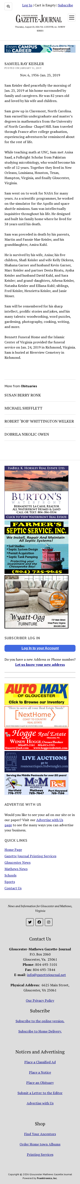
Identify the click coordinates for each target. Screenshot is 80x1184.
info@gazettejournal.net (46, 974)
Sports (9, 881)
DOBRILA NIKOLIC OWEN (26, 434)
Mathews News (16, 868)
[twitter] (30, 922)
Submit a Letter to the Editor (40, 1093)
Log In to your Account (40, 648)
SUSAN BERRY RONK (22, 395)
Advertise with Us (40, 1103)
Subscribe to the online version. (40, 1021)
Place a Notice (40, 1072)
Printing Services (40, 1154)
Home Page (13, 849)
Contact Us (13, 888)
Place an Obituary (40, 1082)
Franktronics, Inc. (47, 1178)
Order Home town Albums (40, 1144)
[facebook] (39, 922)
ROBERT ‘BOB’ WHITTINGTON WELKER (39, 421)
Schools (10, 875)
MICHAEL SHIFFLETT (23, 408)
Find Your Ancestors (40, 1134)
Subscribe (65, 5)
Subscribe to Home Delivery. (40, 1031)
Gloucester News (17, 862)
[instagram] (48, 922)
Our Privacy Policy (40, 1000)
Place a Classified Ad (40, 1062)
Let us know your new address (40, 664)
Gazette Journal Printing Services (30, 856)
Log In (27, 5)
